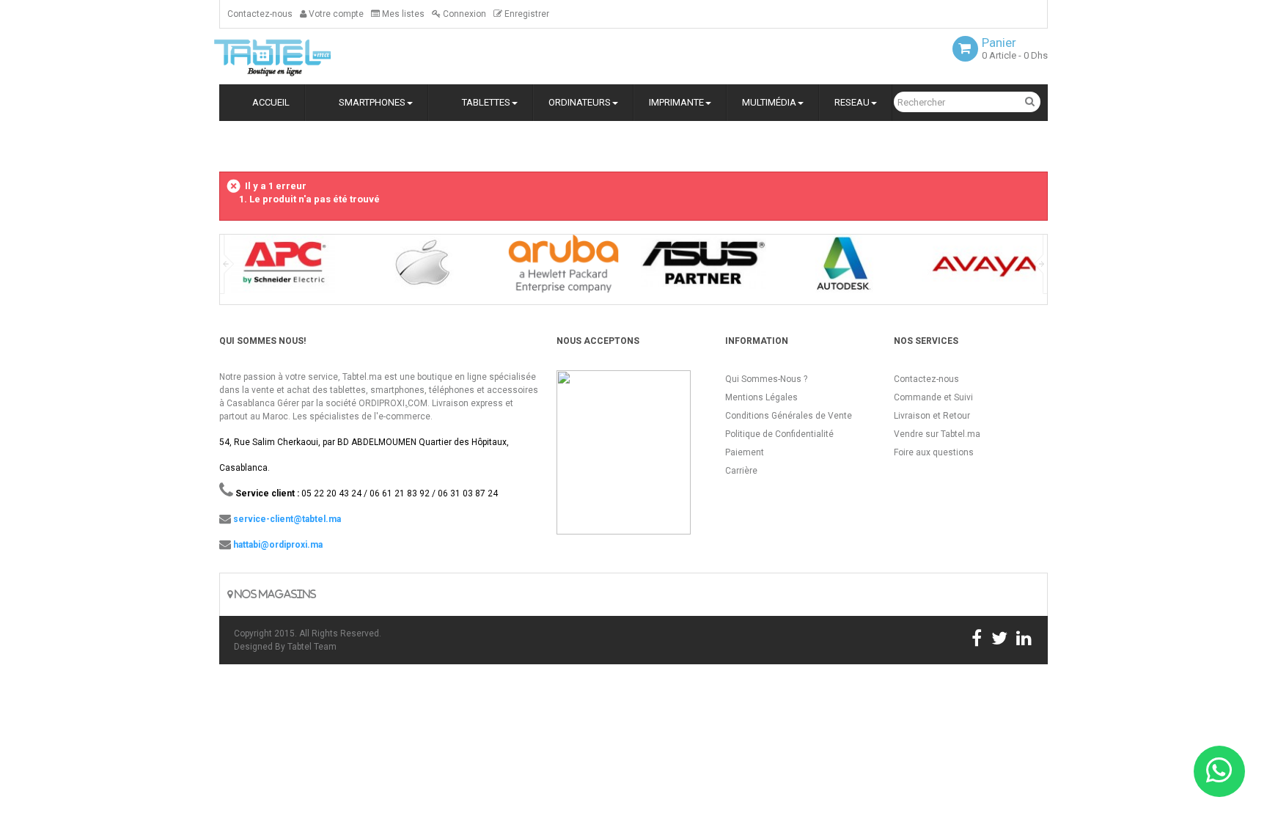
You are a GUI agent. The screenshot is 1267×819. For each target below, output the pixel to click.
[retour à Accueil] (225, 145)
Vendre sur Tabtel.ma (937, 434)
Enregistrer (525, 14)
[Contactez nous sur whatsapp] (1219, 771)
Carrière (741, 471)
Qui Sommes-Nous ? (766, 379)
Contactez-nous (260, 14)
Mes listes (402, 14)
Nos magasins (274, 594)
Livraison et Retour (932, 416)
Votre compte (335, 14)
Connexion (463, 14)
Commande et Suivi (933, 397)
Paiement (744, 452)
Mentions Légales (761, 397)
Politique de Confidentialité (779, 434)
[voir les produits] (282, 268)
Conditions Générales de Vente (788, 416)
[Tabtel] (292, 56)
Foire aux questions (934, 452)
